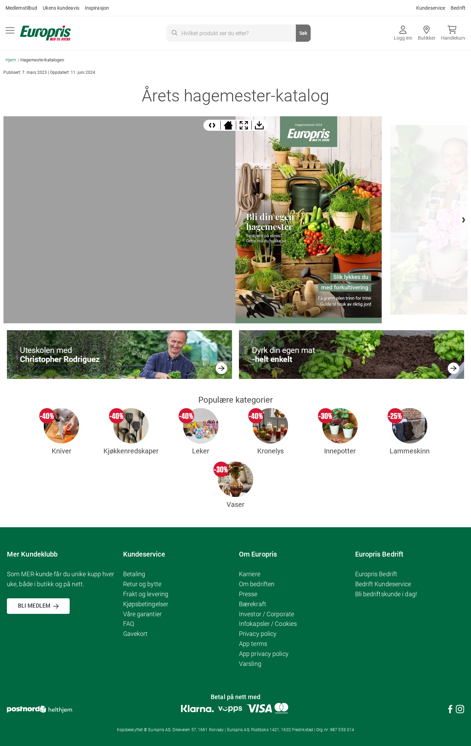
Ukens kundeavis (61, 8)
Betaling (134, 574)
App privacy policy (264, 653)
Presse (248, 594)
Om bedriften (256, 584)
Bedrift (458, 8)
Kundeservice (430, 8)
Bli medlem (34, 605)
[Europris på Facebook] (450, 710)
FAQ (128, 623)
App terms (253, 643)
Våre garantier (142, 614)
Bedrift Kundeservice (383, 584)
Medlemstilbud (21, 8)
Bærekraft (252, 604)
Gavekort (135, 633)
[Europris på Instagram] (460, 710)
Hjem (12, 59)
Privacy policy (258, 633)
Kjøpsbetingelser (146, 604)
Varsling (250, 663)
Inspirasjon (97, 8)
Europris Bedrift (376, 574)
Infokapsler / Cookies (268, 623)
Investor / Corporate (266, 614)
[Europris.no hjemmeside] (45, 33)
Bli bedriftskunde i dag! (386, 594)
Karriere (249, 574)
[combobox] (238, 33)
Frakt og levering (146, 594)
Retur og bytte (142, 584)
